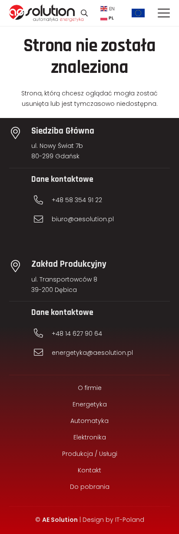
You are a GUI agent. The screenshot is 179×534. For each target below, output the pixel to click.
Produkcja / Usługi (89, 453)
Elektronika (89, 437)
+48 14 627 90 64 (77, 333)
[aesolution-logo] (46, 13)
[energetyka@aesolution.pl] (42, 352)
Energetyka (90, 404)
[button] (84, 13)
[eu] (138, 13)
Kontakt (89, 470)
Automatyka (89, 420)
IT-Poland (129, 519)
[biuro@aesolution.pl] (42, 219)
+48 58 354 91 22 (77, 200)
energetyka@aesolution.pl (92, 352)
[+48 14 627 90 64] (42, 333)
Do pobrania (89, 486)
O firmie (90, 387)
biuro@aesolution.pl (83, 219)
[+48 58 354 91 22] (42, 200)
